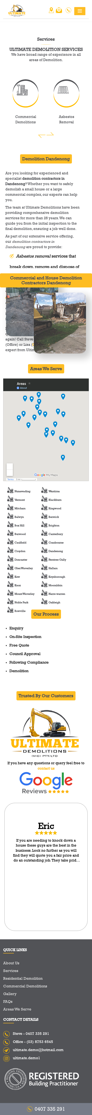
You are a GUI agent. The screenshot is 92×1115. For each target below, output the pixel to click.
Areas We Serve (17, 1009)
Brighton (54, 525)
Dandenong (56, 551)
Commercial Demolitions (25, 986)
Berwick (54, 516)
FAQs (7, 1001)
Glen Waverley (24, 568)
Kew (17, 576)
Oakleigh (54, 602)
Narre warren (57, 593)
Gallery (9, 994)
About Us (11, 963)
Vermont (20, 499)
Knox (18, 585)
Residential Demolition (23, 978)
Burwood (20, 534)
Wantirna (54, 491)
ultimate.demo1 (26, 1058)
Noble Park (21, 602)
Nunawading (22, 491)
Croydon (20, 551)
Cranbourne (56, 542)
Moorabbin (55, 585)
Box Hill (19, 525)
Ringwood (55, 508)
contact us (46, 768)
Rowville (20, 611)
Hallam (53, 568)
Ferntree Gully (57, 559)
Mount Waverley (24, 593)
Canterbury (56, 534)
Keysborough (57, 576)
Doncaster (21, 559)
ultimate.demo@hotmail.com (38, 1050)
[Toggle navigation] (80, 11)
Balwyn (19, 516)
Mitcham (20, 508)
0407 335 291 (37, 1033)
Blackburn (55, 499)
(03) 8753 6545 (40, 1042)
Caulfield (20, 542)
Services (10, 971)
